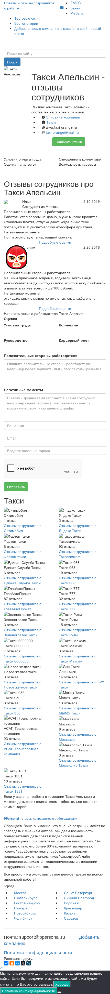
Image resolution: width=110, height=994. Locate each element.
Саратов (71, 918)
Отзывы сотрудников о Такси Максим (77, 658)
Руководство (16, 340)
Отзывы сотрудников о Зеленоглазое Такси (22, 632)
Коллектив (68, 324)
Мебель (76, 13)
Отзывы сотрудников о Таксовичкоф (77, 554)
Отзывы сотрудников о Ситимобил (22, 528)
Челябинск (23, 918)
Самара (20, 907)
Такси (51, 122)
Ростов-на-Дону (27, 902)
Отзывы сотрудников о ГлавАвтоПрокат (22, 606)
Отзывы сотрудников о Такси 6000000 (22, 658)
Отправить (16, 486)
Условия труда (17, 324)
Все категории (26, 23)
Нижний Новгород (79, 897)
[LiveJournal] (28, 963)
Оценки (10, 318)
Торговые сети (26, 18)
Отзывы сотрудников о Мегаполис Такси (77, 763)
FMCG (75, 2)
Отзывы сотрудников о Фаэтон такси (22, 554)
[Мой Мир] (17, 963)
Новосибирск (25, 913)
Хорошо (62, 984)
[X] (23, 963)
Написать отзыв (69, 141)
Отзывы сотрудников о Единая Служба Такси (22, 580)
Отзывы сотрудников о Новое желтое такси (22, 684)
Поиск (12, 61)
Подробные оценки (55, 242)
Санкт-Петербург (78, 892)
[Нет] (59, 992)
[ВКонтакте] (6, 963)
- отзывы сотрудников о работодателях (40, 818)
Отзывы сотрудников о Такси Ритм (77, 632)
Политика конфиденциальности (38, 952)
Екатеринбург (25, 897)
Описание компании (63, 117)
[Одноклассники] (11, 963)
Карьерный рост (74, 340)
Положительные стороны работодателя (40, 355)
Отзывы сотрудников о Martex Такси (77, 710)
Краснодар (73, 907)
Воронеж (71, 902)
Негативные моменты (23, 389)
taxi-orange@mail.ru (62, 132)
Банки (75, 7)
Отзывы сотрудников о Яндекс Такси (77, 528)
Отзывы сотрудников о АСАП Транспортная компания (22, 748)
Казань (69, 913)
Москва (20, 892)
